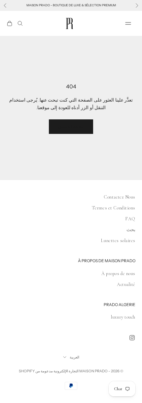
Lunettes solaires (118, 240)
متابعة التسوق (71, 126)
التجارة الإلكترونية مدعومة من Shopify (49, 371)
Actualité (126, 284)
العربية (74, 357)
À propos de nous (118, 273)
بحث (130, 229)
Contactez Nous (119, 197)
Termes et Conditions (113, 208)
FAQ (130, 219)
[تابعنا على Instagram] (132, 337)
